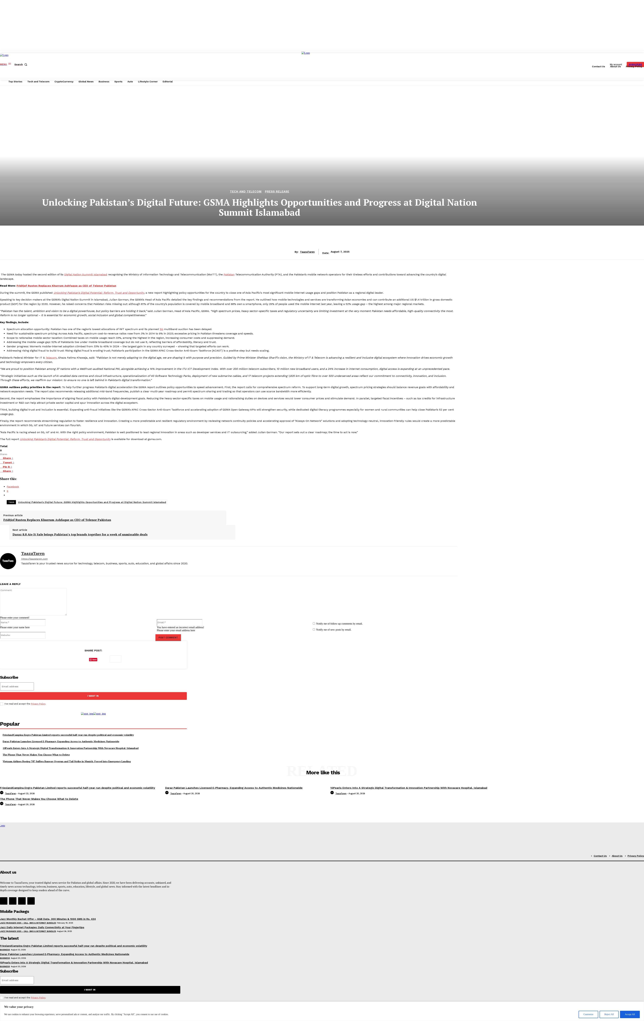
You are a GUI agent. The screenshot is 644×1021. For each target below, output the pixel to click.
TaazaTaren (307, 251)
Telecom (51, 357)
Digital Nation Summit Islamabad (85, 274)
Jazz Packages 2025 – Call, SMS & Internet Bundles (28, 923)
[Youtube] (40, 569)
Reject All (609, 1014)
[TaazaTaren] (8, 561)
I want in (93, 696)
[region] (322, 1011)
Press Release (277, 191)
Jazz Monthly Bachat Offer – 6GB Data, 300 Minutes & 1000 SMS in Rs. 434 (48, 919)
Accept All (630, 1014)
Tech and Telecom (246, 191)
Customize (588, 1014)
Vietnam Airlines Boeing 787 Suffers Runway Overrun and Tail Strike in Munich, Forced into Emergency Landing (67, 761)
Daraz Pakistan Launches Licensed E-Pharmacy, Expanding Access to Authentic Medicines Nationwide (61, 741)
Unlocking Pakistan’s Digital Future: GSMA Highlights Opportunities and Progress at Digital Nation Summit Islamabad (92, 502)
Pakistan (229, 274)
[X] (34, 569)
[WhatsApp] (103, 659)
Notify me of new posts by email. (333, 629)
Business (5, 950)
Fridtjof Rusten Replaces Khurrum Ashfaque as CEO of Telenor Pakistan (66, 285)
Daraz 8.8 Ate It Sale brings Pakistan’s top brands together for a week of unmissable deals (80, 534)
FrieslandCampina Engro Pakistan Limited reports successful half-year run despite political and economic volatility (68, 734)
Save (94, 659)
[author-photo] (2, 793)
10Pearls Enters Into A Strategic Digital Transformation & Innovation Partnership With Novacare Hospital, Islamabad (71, 748)
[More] (115, 658)
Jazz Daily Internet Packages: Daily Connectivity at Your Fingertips (42, 927)
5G (161, 329)
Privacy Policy (38, 704)
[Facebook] (22, 569)
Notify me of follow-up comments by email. (339, 623)
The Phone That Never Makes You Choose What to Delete (36, 754)
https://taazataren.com (34, 558)
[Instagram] (28, 569)
